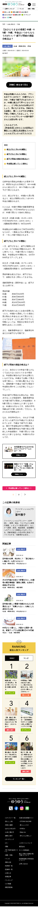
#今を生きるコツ (21, 563)
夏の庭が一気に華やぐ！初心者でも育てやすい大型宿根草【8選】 (11, 755)
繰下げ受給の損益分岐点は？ (18, 159)
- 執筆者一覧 (8, 866)
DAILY (12, 658)
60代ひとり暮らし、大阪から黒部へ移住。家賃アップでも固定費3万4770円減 (18, 629)
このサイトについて (25, 843)
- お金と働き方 (9, 832)
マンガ (21, 8)
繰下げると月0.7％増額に (17, 154)
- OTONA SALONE (25, 821)
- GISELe (22, 828)
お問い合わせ (23, 863)
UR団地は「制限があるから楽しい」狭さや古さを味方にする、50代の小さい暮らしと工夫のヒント (27, 686)
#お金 (15, 46)
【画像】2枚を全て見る (18, 85)
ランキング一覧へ (19, 779)
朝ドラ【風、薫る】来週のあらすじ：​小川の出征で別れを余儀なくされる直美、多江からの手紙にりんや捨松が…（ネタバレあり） (26, 760)
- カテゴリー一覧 (9, 818)
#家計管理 (19, 587)
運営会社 (22, 846)
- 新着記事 (7, 876)
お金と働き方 (11, 24)
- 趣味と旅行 (8, 835)
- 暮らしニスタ (24, 825)
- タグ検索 (7, 883)
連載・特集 (31, 8)
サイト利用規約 (24, 850)
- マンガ (7, 858)
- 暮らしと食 (8, 821)
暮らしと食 (25, 695)
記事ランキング (9, 8)
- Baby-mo (22, 832)
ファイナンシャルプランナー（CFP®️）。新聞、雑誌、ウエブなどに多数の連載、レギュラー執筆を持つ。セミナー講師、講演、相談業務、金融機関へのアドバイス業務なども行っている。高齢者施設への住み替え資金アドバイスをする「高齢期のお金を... (19, 528)
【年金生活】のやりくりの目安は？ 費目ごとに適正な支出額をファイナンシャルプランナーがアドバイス (19, 130)
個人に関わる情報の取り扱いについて (26, 854)
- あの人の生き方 (9, 828)
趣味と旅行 (10, 730)
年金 (18, 24)
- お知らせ (7, 873)
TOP (3, 24)
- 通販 (6, 846)
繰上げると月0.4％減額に (17, 149)
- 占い (6, 843)
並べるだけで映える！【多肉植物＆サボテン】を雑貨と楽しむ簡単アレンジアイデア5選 (26, 722)
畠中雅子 (20, 514)
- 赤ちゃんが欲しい (25, 835)
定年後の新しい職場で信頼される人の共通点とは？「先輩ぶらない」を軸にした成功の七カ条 (18, 606)
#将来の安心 (22, 46)
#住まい (4, 632)
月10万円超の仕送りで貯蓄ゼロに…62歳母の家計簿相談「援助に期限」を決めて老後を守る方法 (18, 582)
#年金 (29, 46)
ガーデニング (10, 693)
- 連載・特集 (8, 855)
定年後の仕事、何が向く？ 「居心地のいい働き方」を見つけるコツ (18, 560)
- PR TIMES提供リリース (11, 850)
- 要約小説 (7, 862)
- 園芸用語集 (8, 887)
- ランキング (8, 880)
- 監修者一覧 (8, 869)
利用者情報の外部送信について (26, 859)
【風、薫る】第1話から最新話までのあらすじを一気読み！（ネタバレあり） (11, 722)
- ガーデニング (9, 839)
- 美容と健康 (8, 825)
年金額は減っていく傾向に (17, 164)
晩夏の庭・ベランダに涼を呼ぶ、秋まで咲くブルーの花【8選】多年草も (11, 685)
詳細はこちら (20, 455)
